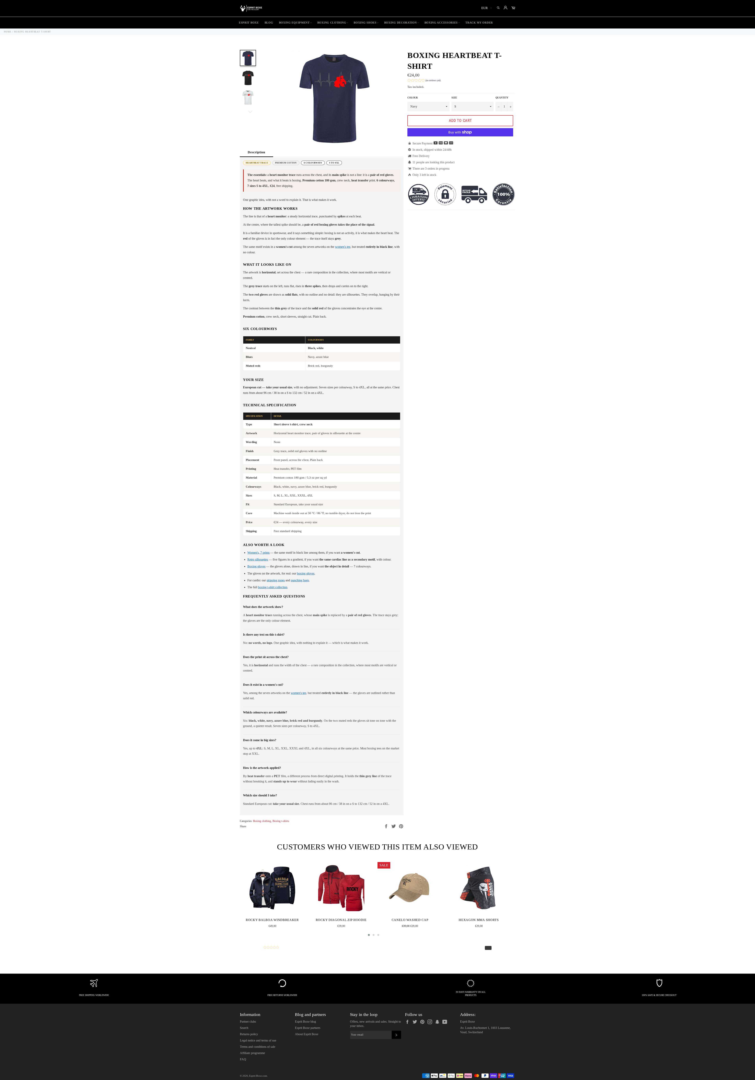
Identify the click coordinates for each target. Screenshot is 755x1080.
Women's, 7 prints (258, 552)
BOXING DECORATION (400, 22)
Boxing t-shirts (281, 821)
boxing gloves (305, 573)
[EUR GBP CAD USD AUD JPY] (486, 8)
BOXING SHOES (365, 22)
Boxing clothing (262, 821)
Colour (412, 97)
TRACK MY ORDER (479, 22)
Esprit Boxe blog (305, 1021)
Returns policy (249, 1034)
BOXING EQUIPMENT (294, 22)
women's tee (342, 246)
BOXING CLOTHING (331, 22)
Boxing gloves (256, 566)
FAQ (243, 1059)
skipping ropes (276, 580)
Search (244, 1027)
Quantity (501, 97)
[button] (424, 81)
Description (256, 152)
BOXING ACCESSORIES (441, 22)
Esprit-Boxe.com (258, 1075)
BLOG (269, 22)
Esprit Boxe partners (307, 1027)
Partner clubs (248, 1021)
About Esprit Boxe (306, 1034)
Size (454, 97)
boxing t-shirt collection (272, 587)
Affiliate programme (252, 1053)
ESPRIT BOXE (249, 22)
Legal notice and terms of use (258, 1040)
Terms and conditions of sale (257, 1046)
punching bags (300, 580)
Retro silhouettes (257, 559)
